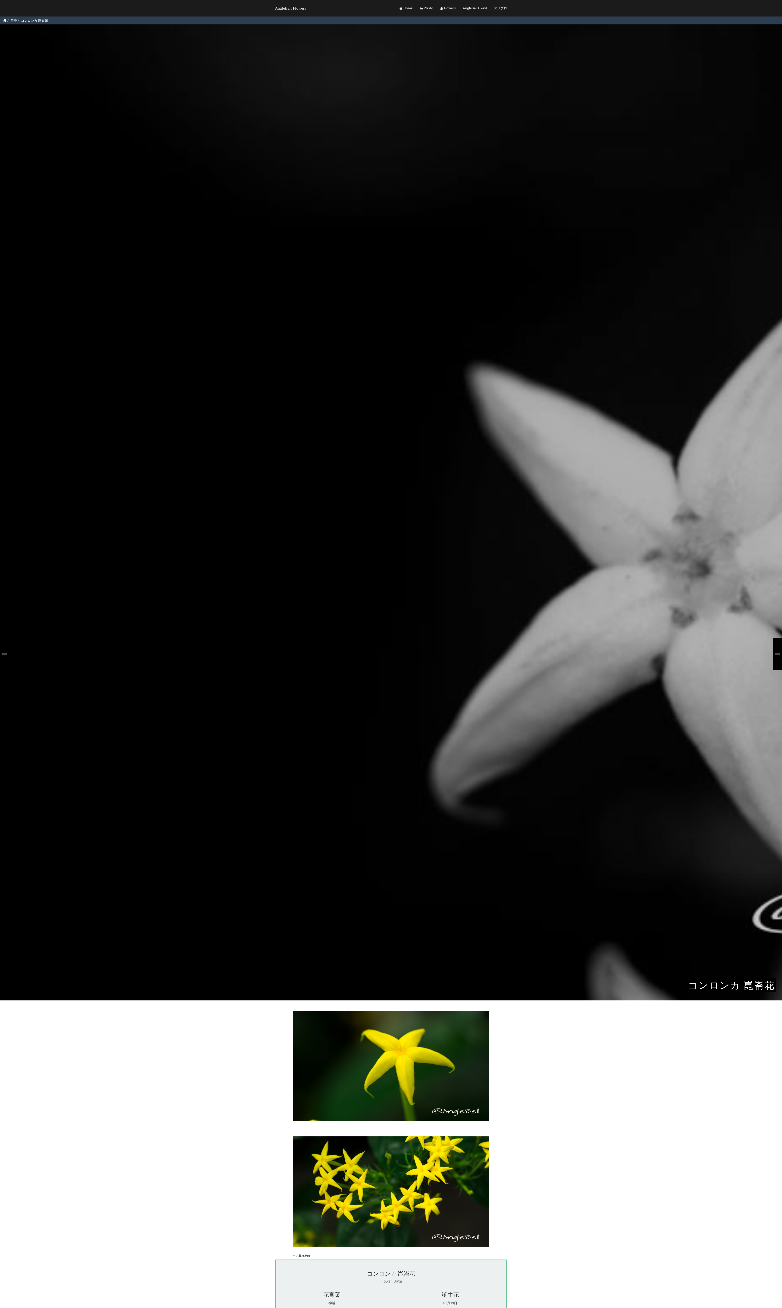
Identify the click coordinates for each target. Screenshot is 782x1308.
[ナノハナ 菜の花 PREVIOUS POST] (4, 654)
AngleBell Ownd (475, 8)
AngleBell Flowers (290, 8)
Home (408, 8)
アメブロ (500, 8)
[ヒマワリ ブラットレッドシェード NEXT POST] (777, 654)
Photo (428, 8)
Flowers (449, 8)
